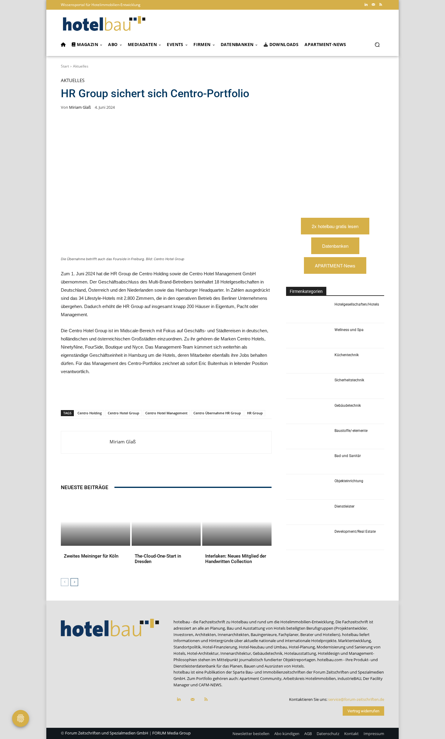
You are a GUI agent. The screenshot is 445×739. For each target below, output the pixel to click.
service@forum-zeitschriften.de (356, 699)
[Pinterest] (104, 394)
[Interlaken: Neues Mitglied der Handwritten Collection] (237, 521)
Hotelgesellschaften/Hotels (357, 304)
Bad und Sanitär (348, 456)
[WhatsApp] (118, 394)
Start (65, 66)
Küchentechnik (347, 355)
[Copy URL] (146, 394)
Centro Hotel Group (123, 413)
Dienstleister (344, 506)
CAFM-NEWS (210, 685)
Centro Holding (89, 413)
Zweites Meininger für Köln (91, 556)
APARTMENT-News (335, 265)
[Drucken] (173, 394)
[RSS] (380, 4)
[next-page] (74, 582)
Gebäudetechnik (348, 405)
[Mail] (373, 4)
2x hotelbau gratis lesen (335, 226)
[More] (187, 394)
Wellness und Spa (349, 330)
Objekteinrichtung (349, 481)
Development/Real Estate (355, 531)
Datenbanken (335, 246)
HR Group (255, 413)
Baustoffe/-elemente (351, 431)
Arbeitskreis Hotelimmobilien (309, 678)
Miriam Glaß (80, 107)
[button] (377, 45)
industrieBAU (349, 678)
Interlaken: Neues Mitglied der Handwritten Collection (235, 558)
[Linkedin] (366, 4)
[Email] (159, 394)
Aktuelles (80, 66)
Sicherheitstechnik (349, 380)
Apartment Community (260, 678)
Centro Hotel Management (166, 413)
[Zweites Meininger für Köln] (95, 521)
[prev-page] (64, 582)
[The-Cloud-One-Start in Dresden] (166, 521)
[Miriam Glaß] (85, 442)
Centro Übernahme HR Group (217, 413)
